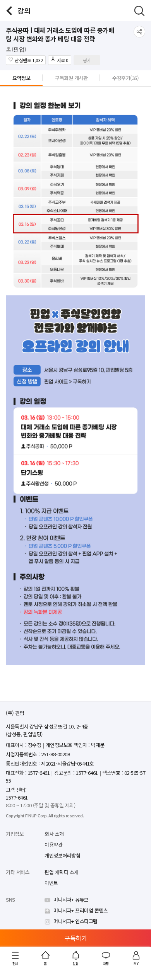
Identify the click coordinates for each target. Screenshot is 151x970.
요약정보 (21, 78)
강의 (23, 10)
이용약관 (53, 844)
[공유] (139, 31)
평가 (87, 60)
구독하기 (75, 938)
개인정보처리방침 (62, 855)
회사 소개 (54, 833)
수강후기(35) (125, 78)
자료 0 (63, 60)
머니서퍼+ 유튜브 (71, 899)
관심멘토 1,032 (29, 60)
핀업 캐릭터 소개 (62, 872)
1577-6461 (17, 797)
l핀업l (19, 49)
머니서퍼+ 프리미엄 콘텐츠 (80, 910)
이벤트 (51, 883)
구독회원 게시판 (71, 78)
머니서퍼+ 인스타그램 (75, 921)
